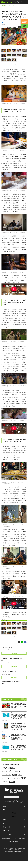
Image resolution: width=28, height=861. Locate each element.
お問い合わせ (22, 838)
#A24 (17, 771)
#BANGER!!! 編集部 (11, 27)
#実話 (14, 775)
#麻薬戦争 (5, 764)
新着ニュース (6, 830)
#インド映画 (20, 778)
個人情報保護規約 (6, 838)
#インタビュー (8, 771)
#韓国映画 (11, 768)
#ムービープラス (6, 775)
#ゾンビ (20, 775)
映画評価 (14, 816)
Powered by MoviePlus (13, 841)
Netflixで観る (14, 653)
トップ (4, 806)
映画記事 (14, 813)
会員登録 (24, 21)
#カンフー (5, 781)
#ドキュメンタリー (16, 681)
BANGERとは (7, 834)
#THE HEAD (15, 764)
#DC (13, 778)
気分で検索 (24, 25)
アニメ (4, 823)
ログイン (24, 17)
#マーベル (6, 778)
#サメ (4, 768)
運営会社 (15, 838)
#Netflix (3, 683)
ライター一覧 (6, 827)
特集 (4, 809)
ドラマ (5, 23)
